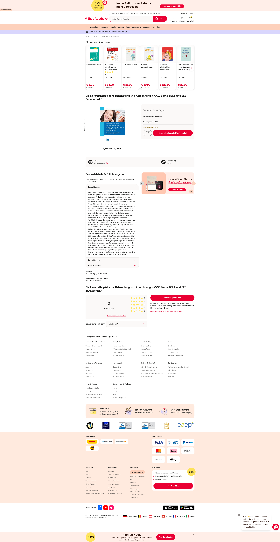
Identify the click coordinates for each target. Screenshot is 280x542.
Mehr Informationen (140, 293)
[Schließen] (172, 239)
